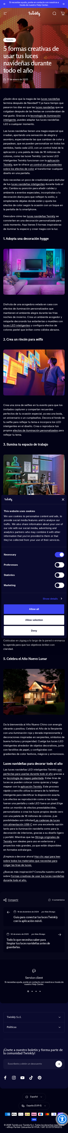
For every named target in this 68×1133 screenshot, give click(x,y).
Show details (50, 598)
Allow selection (34, 620)
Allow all (34, 609)
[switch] (59, 564)
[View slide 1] (28, 991)
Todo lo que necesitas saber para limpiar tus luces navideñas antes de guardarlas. (28, 943)
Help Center (42, 5)
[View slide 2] (32, 991)
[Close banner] (63, 499)
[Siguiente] (63, 4)
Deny (34, 630)
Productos (9, 40)
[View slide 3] (36, 991)
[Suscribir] (58, 1064)
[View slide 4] (40, 991)
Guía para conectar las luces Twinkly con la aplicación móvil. (36, 919)
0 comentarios (58, 900)
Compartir (13, 900)
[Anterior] (4, 4)
